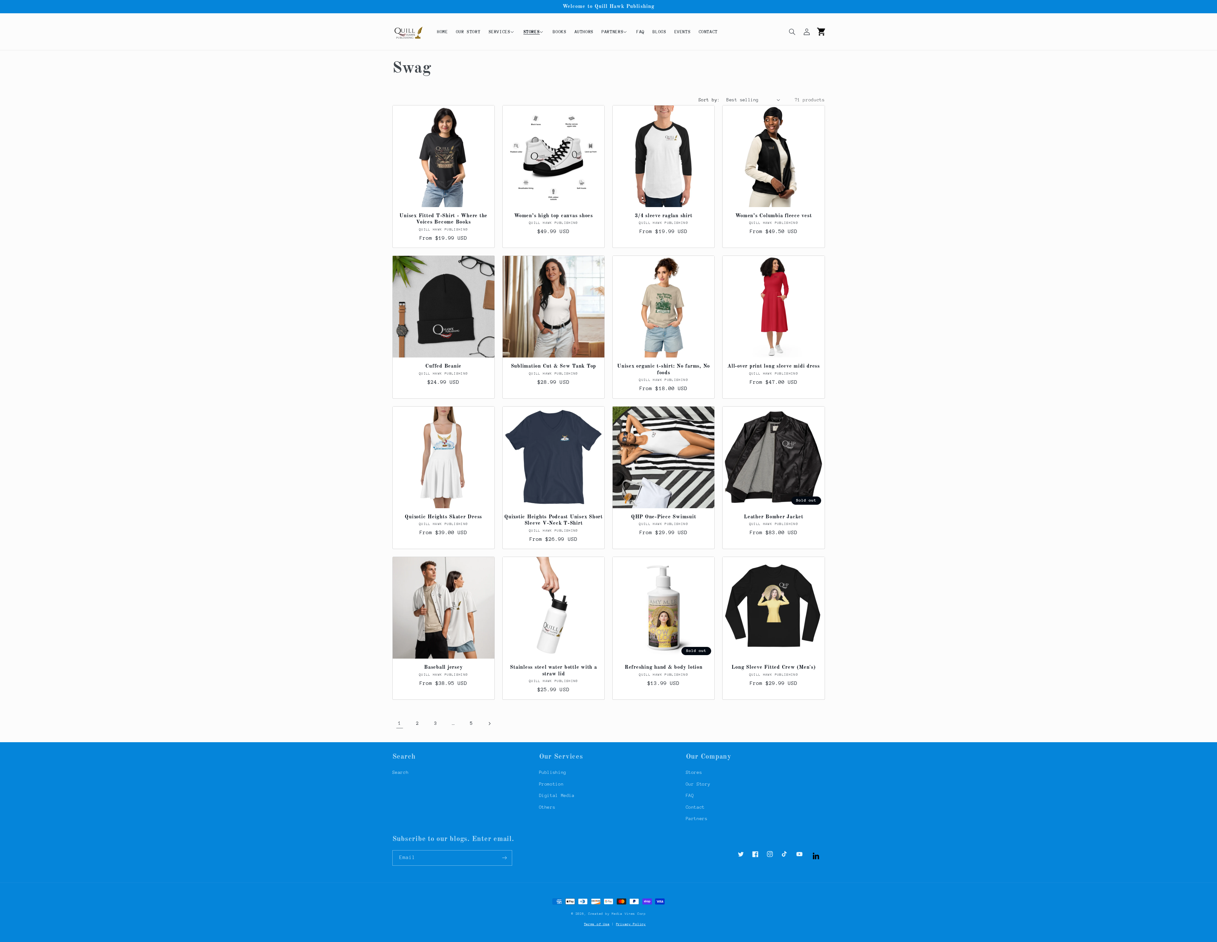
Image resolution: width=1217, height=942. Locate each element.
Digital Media (557, 795)
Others (547, 807)
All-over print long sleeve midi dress (773, 366)
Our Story (698, 784)
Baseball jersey (443, 667)
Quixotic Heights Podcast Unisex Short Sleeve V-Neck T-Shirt (553, 520)
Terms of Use (597, 924)
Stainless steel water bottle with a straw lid (553, 670)
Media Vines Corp (629, 914)
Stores (694, 772)
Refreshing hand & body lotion (664, 667)
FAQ (690, 795)
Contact (695, 807)
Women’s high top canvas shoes (553, 215)
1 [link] (399, 723)
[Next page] (489, 723)
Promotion (551, 784)
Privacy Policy (631, 924)
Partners (697, 818)
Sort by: (709, 99)
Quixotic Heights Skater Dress (443, 517)
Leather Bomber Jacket (773, 517)
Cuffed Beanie (443, 366)
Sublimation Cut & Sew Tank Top (553, 366)
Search (400, 772)
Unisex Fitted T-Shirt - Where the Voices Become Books (443, 219)
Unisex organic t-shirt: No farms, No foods (663, 369)
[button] (502, 32)
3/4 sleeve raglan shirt (663, 215)
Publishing (552, 772)
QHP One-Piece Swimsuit (663, 517)
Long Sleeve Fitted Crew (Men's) (773, 667)
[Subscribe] (504, 858)
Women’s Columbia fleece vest (773, 215)
